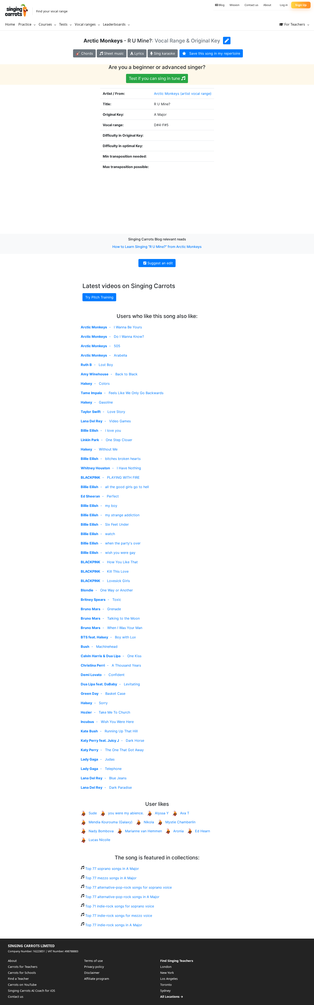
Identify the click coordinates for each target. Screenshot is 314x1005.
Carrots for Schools (22, 973)
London (166, 967)
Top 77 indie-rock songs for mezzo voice (118, 915)
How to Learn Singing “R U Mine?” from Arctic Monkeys (157, 246)
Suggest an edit (159, 263)
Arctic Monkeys (166, 93)
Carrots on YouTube (22, 985)
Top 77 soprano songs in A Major (112, 868)
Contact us (251, 5)
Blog (221, 5)
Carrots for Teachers (22, 967)
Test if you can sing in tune (155, 78)
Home (10, 24)
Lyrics (138, 53)
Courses (46, 24)
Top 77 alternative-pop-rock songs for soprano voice (128, 887)
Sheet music (113, 53)
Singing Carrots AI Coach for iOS (31, 991)
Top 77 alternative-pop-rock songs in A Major (122, 897)
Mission (234, 5)
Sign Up (301, 5)
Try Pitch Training (99, 297)
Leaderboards (114, 24)
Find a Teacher (18, 979)
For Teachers (294, 24)
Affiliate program (96, 979)
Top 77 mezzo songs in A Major (110, 878)
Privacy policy (94, 967)
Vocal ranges (86, 24)
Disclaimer (92, 973)
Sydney (165, 991)
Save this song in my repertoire (213, 53)
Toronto (166, 985)
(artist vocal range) (195, 93)
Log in (284, 5)
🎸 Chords (84, 53)
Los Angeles (169, 979)
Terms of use (93, 961)
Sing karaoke (164, 53)
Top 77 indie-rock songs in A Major (113, 925)
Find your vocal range (51, 11)
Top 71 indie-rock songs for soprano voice (119, 906)
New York (167, 973)
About (267, 5)
